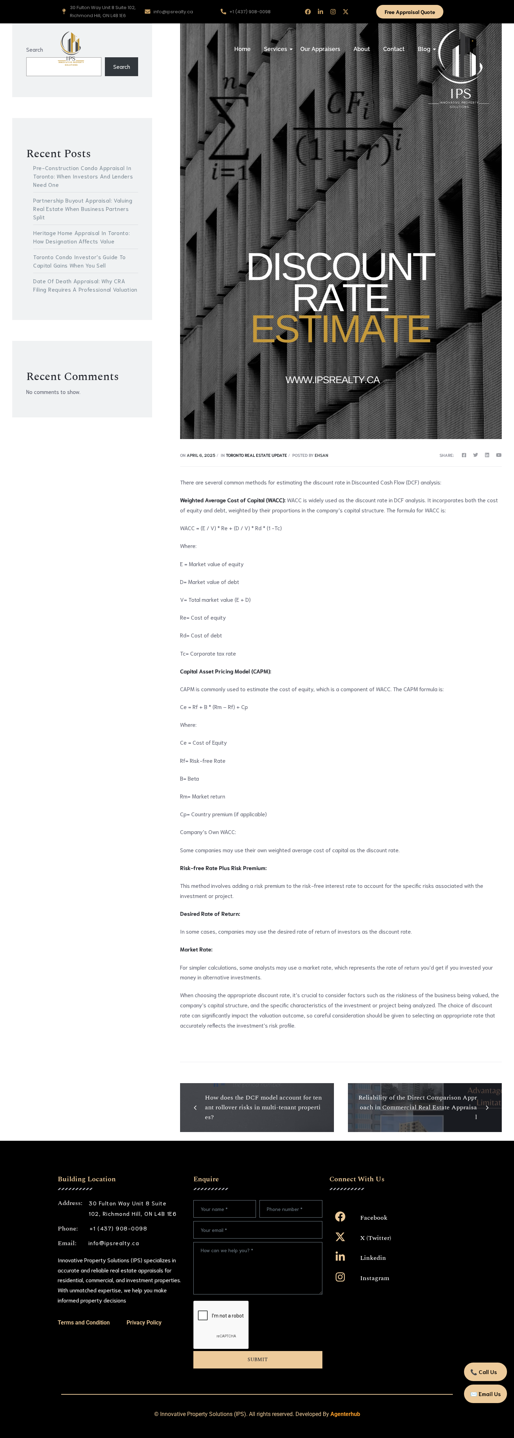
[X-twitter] (346, 12)
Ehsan (321, 455)
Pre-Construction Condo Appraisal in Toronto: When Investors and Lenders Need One (83, 176)
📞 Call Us (483, 1371)
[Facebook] (308, 12)
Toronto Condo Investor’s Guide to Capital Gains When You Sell (79, 261)
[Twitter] (475, 455)
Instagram (375, 1278)
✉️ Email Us (485, 1393)
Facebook (373, 1217)
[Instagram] (333, 12)
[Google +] (497, 455)
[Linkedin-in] (320, 12)
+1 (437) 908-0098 (119, 1228)
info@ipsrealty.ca (114, 1242)
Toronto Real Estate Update (256, 455)
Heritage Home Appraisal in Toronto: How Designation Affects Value (81, 236)
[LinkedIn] (487, 455)
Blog (424, 49)
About (362, 49)
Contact (394, 49)
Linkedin (373, 1258)
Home (242, 49)
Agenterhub (345, 1414)
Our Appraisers (320, 49)
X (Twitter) (375, 1238)
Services (275, 49)
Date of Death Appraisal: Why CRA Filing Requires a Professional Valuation (85, 285)
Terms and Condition (84, 1322)
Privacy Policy (144, 1322)
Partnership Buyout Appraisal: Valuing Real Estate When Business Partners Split (83, 208)
